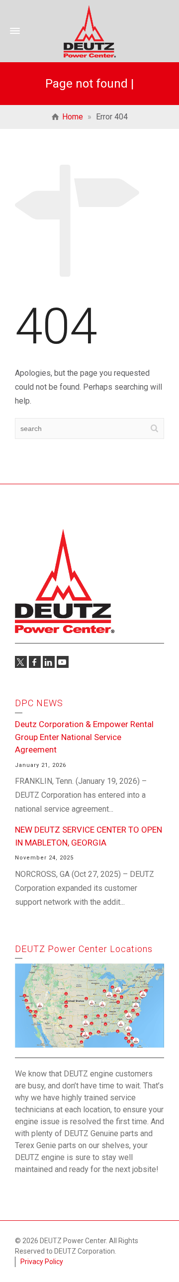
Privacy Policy (41, 1262)
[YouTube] (63, 662)
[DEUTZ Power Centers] (90, 30)
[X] (21, 662)
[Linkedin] (49, 662)
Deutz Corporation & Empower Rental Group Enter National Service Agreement (84, 736)
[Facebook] (35, 662)
